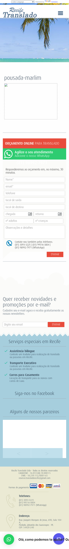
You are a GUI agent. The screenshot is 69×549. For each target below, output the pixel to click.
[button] (9, 539)
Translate (54, 2)
